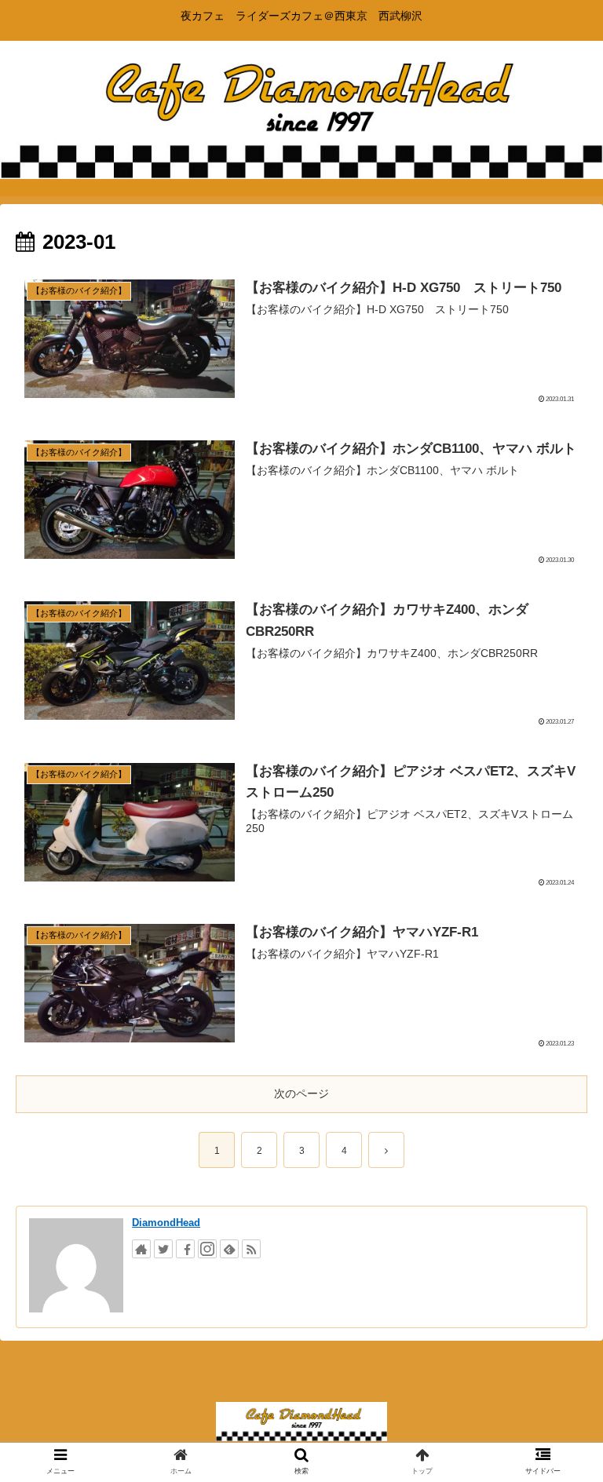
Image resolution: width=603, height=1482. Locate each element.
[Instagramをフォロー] (207, 1248)
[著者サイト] (141, 1248)
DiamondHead (166, 1222)
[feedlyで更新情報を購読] (229, 1248)
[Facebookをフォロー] (185, 1248)
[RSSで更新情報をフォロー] (251, 1248)
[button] (557, 1323)
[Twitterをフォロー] (163, 1248)
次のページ (301, 1093)
